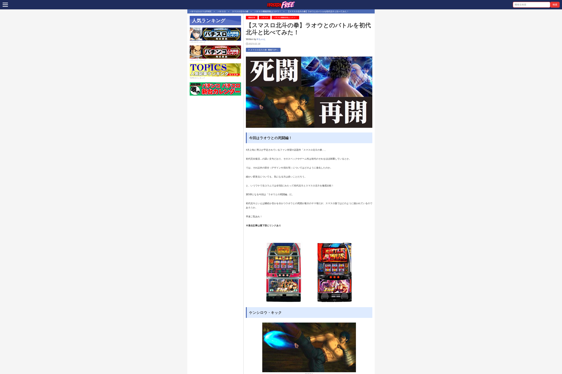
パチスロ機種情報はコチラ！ (285, 18)
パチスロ (264, 18)
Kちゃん (261, 39)
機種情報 (251, 18)
